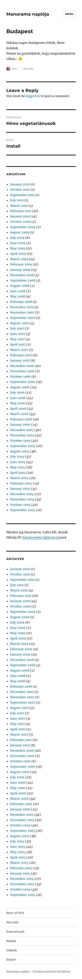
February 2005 (21, 483)
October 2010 (20, 189)
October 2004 (20, 505)
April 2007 (18, 344)
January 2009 (20, 270)
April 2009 (18, 254)
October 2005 (20, 440)
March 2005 (19, 478)
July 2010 (17, 200)
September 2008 (22, 280)
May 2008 (17, 296)
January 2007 (20, 360)
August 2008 (19, 286)
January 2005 (20, 489)
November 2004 (22, 499)
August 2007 (19, 323)
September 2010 (22, 195)
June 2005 (17, 462)
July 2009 (17, 238)
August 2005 (19, 451)
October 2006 (20, 376)
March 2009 (19, 259)
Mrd (14, 68)
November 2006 (22, 371)
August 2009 (19, 232)
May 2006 (17, 403)
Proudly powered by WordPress (51, 971)
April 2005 (18, 473)
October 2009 (20, 222)
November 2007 (22, 312)
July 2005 (17, 457)
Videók (11, 950)
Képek (11, 941)
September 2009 (22, 227)
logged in (33, 96)
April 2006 (18, 408)
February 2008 (21, 302)
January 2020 (20, 184)
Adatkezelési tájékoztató (41, 537)
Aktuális (28, 68)
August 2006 (19, 387)
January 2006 (20, 424)
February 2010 (20, 211)
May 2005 (17, 467)
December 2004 (22, 494)
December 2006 (22, 366)
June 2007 (17, 334)
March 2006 (19, 414)
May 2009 (17, 248)
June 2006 (18, 398)
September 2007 (22, 318)
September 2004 (22, 510)
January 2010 (20, 216)
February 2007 (21, 355)
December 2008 (22, 275)
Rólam (11, 959)
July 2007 (17, 328)
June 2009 (18, 243)
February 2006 (21, 419)
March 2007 (19, 350)
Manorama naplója (27, 14)
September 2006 (22, 382)
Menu (69, 13)
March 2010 (19, 206)
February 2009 (21, 264)
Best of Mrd (15, 913)
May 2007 (17, 339)
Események (15, 931)
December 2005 (22, 430)
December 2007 (22, 307)
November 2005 (22, 435)
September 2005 (22, 446)
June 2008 (17, 291)
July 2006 (17, 392)
